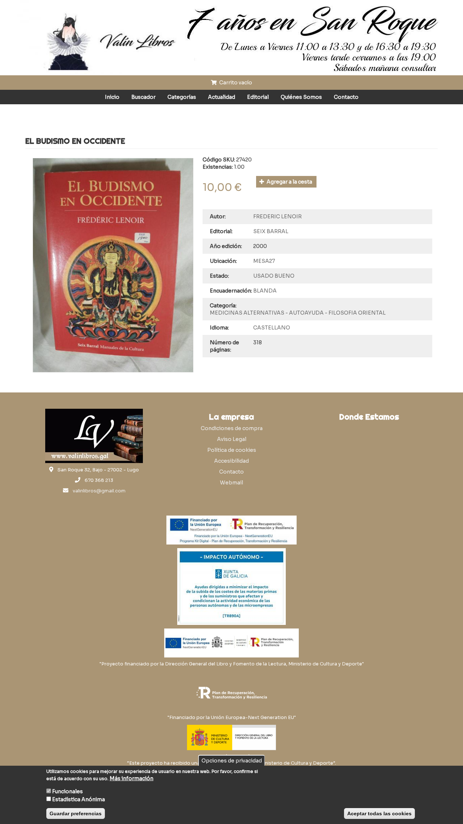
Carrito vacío (235, 82)
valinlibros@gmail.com (99, 491)
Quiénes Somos (301, 97)
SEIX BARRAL (270, 231)
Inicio (112, 97)
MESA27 (264, 261)
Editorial (258, 97)
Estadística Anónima (78, 799)
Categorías (181, 97)
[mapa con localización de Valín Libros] (369, 459)
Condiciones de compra (232, 428)
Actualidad (221, 97)
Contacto (346, 97)
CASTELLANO (271, 327)
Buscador (143, 97)
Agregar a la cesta (289, 181)
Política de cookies (231, 450)
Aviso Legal (231, 439)
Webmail (231, 482)
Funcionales (67, 791)
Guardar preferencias (76, 813)
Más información (131, 778)
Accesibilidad (231, 461)
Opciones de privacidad (231, 760)
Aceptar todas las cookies (379, 813)
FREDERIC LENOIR (277, 216)
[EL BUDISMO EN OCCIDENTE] (113, 265)
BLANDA (265, 290)
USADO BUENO (273, 276)
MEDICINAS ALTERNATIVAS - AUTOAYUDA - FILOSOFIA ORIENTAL (298, 313)
